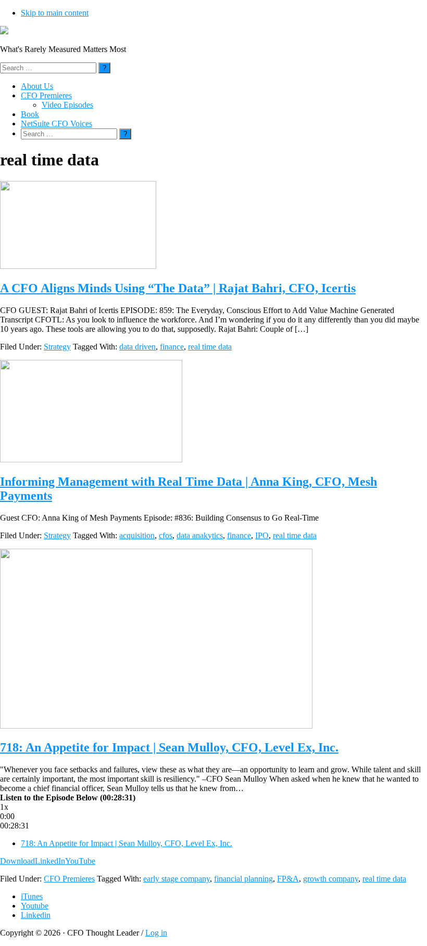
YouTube (80, 861)
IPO (262, 535)
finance (172, 346)
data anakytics (200, 535)
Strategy (57, 346)
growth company (330, 878)
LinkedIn (50, 861)
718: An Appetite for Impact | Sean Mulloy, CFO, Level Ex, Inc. (169, 747)
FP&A (288, 878)
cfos (165, 535)
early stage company (176, 878)
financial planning (243, 878)
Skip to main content (55, 12)
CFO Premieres (69, 878)
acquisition (137, 535)
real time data (210, 346)
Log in (156, 932)
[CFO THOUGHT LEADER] (4, 31)
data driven (137, 346)
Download (17, 861)
